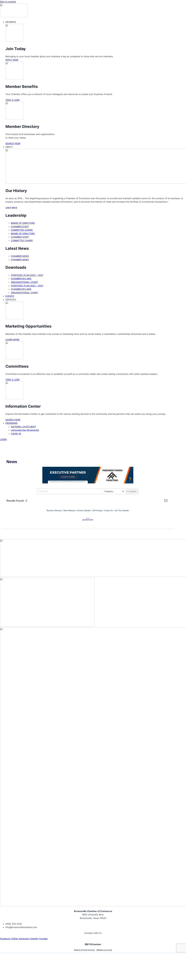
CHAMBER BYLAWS (21, 278)
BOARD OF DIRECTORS (23, 223)
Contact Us (108, 510)
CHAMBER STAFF (20, 226)
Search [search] (132, 491)
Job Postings (97, 510)
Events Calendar (83, 510)
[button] (166, 500)
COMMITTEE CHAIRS (22, 230)
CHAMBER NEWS (20, 256)
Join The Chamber (122, 510)
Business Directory (54, 510)
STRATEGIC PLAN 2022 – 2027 (27, 275)
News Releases (69, 510)
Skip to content (8, 1)
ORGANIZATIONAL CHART (24, 282)
